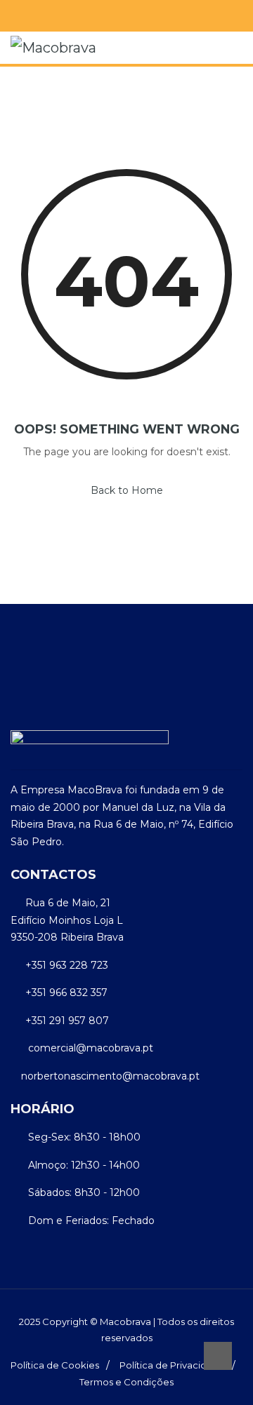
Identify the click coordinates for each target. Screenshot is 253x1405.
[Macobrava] (53, 48)
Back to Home (127, 490)
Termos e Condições (126, 1381)
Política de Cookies (55, 1365)
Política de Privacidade (172, 1365)
